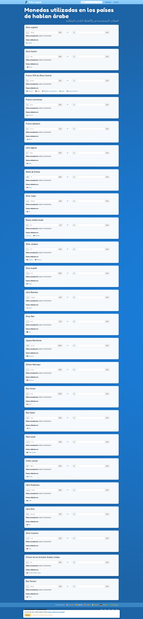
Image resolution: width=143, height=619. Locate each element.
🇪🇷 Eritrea (29, 187)
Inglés (88, 605)
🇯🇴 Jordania (29, 259)
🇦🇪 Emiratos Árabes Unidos (33, 573)
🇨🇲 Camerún (29, 91)
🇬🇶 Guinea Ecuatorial (72, 91)
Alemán (104, 605)
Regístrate (108, 2)
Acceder (116, 2)
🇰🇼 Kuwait (29, 284)
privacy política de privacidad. (56, 612)
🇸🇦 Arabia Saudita (31, 452)
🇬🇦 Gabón (61, 91)
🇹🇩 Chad (37, 91)
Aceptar (28, 615)
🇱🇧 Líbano (29, 308)
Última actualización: (32, 35)
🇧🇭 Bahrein (29, 67)
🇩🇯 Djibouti (29, 139)
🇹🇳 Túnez (28, 548)
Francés (71, 605)
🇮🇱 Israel (28, 235)
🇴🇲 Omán (28, 404)
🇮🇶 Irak (28, 211)
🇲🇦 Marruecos (30, 380)
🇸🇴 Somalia (29, 476)
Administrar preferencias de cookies (42, 615)
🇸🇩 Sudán (29, 500)
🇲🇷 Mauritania (30, 356)
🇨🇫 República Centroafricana (49, 91)
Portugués (114, 605)
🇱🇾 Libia (28, 332)
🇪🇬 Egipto (29, 163)
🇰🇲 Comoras (29, 115)
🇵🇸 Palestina (36, 235)
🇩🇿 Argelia (29, 43)
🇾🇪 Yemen (29, 597)
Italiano (96, 605)
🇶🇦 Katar (28, 428)
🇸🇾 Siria (28, 524)
